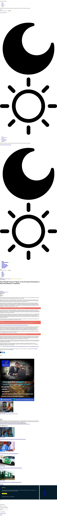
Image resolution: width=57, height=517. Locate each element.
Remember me (3, 511)
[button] (1, 484)
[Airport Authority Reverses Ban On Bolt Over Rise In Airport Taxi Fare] (7, 465)
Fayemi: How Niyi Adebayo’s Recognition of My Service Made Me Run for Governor (13, 439)
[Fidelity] (6, 412)
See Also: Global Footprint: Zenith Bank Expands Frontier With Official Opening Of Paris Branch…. (14, 325)
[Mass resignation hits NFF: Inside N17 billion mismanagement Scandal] (7, 479)
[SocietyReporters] (5, 144)
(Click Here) (35, 348)
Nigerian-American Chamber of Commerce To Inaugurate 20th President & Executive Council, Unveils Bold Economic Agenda (21, 346)
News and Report (2, 279)
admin (2, 291)
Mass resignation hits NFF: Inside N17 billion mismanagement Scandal (10, 482)
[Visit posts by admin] (2, 290)
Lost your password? (3, 513)
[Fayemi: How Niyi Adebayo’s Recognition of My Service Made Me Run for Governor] (7, 436)
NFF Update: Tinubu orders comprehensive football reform (9, 453)
